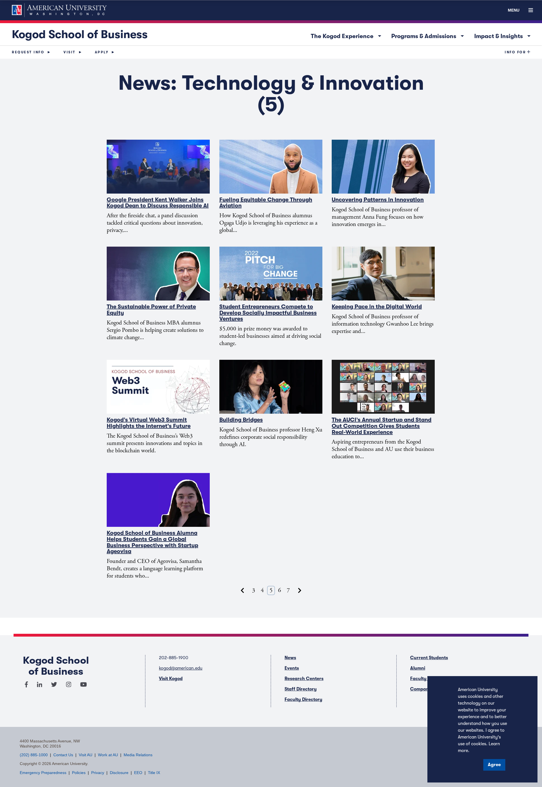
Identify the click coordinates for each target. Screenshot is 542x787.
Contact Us (63, 755)
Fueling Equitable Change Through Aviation (265, 202)
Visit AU (85, 755)
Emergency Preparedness (43, 772)
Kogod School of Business (80, 34)
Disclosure (119, 772)
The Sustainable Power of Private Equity (151, 309)
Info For (515, 52)
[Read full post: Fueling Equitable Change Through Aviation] (271, 167)
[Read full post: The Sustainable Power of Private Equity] (158, 274)
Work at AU (108, 755)
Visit (70, 52)
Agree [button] (494, 764)
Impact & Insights (504, 35)
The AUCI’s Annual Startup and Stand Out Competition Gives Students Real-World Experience (381, 425)
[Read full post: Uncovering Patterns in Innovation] (383, 167)
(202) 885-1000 (34, 755)
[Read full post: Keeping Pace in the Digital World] (383, 274)
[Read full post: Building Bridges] (271, 387)
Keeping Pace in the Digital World (377, 306)
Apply (102, 52)
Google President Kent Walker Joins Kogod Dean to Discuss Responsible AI (158, 202)
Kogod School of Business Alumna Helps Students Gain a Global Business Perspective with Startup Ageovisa (152, 542)
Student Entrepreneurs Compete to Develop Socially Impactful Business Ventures (268, 312)
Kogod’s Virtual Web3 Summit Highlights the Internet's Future (149, 422)
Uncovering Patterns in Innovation (378, 199)
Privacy (97, 772)
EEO (138, 772)
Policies (79, 772)
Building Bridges (241, 419)
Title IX (154, 772)
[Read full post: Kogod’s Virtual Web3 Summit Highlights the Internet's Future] (158, 387)
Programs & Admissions (429, 35)
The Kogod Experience (347, 35)
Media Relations (138, 755)
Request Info (28, 52)
